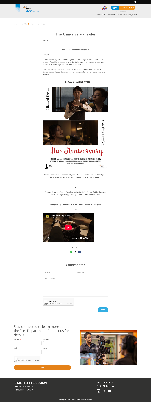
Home (15, 24)
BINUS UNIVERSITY (121, 12)
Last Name (46, 339)
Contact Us (132, 12)
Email (16, 348)
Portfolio (24, 24)
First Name (17, 339)
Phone (45, 348)
